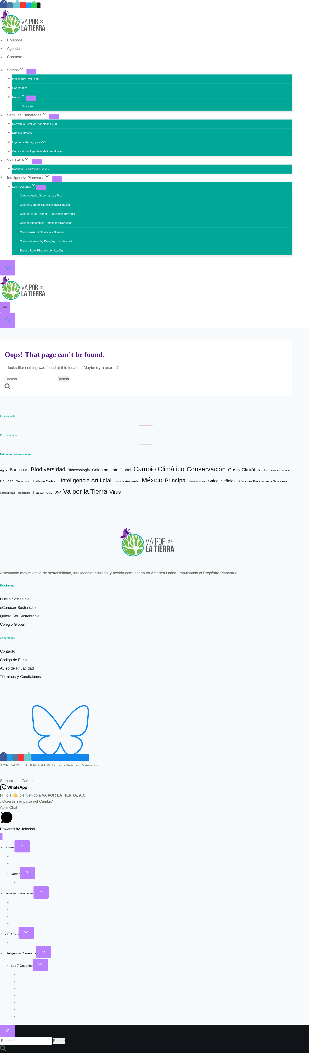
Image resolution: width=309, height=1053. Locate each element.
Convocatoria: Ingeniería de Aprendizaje (37, 151)
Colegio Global (12, 624)
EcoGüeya (26, 106)
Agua (3, 470)
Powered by (17, 829)
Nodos (15, 874)
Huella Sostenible (14, 599)
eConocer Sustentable (18, 607)
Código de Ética (13, 660)
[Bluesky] (60, 757)
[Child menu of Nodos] (31, 98)
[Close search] (7, 1031)
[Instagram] (10, 5)
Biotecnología (79, 470)
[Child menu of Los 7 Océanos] (41, 187)
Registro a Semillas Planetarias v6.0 (34, 124)
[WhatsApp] (34, 5)
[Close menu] (1, 836)
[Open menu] (5, 307)
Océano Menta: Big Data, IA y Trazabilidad (46, 241)
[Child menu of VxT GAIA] (37, 161)
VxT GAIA (12, 934)
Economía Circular (277, 470)
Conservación (206, 469)
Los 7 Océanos (22, 965)
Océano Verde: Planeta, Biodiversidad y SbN (47, 213)
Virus (115, 492)
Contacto (14, 57)
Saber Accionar (197, 481)
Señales (228, 481)
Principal (176, 480)
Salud (213, 481)
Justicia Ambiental (126, 481)
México (152, 480)
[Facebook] (3, 5)
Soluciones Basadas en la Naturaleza (262, 481)
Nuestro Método (22, 133)
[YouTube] (23, 5)
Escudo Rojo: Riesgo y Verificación (41, 250)
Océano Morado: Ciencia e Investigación (45, 204)
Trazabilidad (42, 492)
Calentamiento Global (111, 470)
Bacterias (19, 469)
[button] (154, 781)
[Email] (38, 5)
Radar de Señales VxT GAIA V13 (32, 169)
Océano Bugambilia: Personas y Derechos (46, 223)
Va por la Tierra (85, 491)
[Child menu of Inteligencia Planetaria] (57, 179)
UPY (58, 492)
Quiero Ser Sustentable (19, 616)
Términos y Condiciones (20, 677)
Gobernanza (20, 88)
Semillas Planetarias (19, 893)
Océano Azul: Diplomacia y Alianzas (42, 232)
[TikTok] (16, 5)
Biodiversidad (48, 469)
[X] (28, 5)
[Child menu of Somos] (31, 71)
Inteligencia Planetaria (20, 953)
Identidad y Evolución (25, 79)
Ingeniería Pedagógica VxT (29, 142)
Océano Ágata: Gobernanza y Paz (41, 195)
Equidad (7, 481)
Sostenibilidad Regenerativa (15, 492)
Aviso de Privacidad (17, 668)
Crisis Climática (245, 469)
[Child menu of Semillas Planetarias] (54, 116)
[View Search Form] (7, 267)
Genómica (22, 481)
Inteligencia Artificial (86, 480)
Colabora (14, 40)
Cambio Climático (158, 469)
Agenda (13, 48)
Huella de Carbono (44, 481)
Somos (9, 847)
